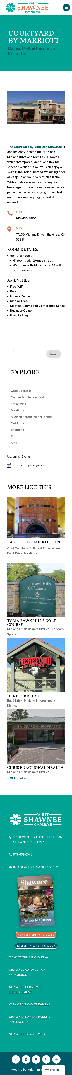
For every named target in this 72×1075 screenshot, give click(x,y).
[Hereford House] (36, 665)
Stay (23, 53)
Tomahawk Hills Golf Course (31, 623)
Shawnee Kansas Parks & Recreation (30, 1019)
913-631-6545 (22, 854)
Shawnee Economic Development (25, 989)
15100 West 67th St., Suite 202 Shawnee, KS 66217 (38, 839)
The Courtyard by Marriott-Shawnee (34, 147)
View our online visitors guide (36, 934)
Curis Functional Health (35, 767)
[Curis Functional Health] (36, 736)
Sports (15, 436)
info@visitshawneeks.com (35, 867)
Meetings (14, 48)
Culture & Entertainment (27, 397)
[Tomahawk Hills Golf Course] (36, 590)
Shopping (17, 430)
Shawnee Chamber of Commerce (27, 972)
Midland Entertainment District (31, 417)
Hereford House (25, 696)
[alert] (36, 465)
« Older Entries (17, 778)
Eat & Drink (18, 404)
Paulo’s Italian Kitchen (33, 542)
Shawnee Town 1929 (25, 1034)
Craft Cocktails (21, 391)
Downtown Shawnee (26, 957)
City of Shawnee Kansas (29, 1004)
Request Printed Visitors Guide (34, 946)
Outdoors (17, 423)
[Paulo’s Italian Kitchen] (36, 517)
